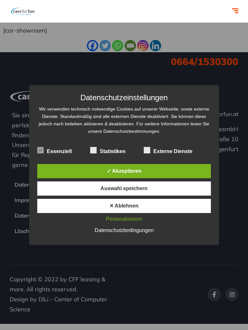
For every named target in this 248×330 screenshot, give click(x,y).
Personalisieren (124, 219)
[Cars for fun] (23, 11)
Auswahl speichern (124, 188)
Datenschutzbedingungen (124, 230)
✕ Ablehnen (124, 206)
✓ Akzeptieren (124, 171)
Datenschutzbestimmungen (131, 131)
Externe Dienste (172, 151)
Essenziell (59, 151)
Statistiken (113, 151)
